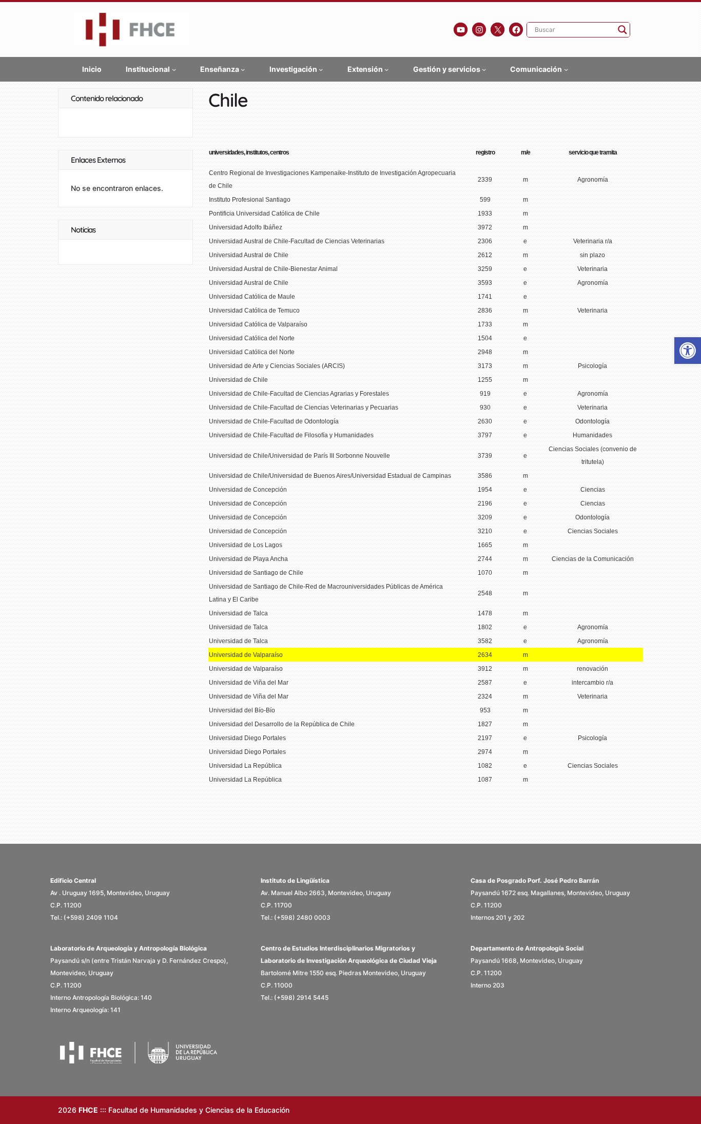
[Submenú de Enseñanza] (243, 69)
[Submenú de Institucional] (174, 69)
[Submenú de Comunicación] (566, 69)
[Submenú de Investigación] (321, 69)
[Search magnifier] (622, 30)
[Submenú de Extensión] (386, 69)
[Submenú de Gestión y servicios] (484, 69)
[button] (687, 350)
